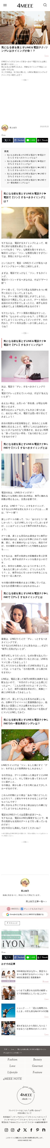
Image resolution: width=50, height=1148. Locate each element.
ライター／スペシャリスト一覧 (32, 1120)
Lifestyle (13, 1073)
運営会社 (5, 1122)
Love (12, 1066)
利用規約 (6, 1117)
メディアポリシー (19, 1117)
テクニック (13, 923)
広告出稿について (25, 1113)
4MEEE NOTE (12, 1079)
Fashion (13, 1060)
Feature (37, 1073)
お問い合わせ (35, 1110)
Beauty (37, 1060)
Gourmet (37, 1066)
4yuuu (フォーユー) (18, 1122)
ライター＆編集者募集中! (38, 1122)
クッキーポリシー (11, 1120)
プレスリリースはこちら (18, 1110)
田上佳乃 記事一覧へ (35, 901)
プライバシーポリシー (36, 1117)
